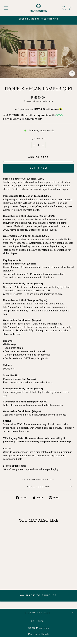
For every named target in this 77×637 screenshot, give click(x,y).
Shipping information (38, 479)
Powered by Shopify (38, 634)
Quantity (38, 139)
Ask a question (38, 487)
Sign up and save (37, 613)
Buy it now (38, 168)
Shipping (28, 101)
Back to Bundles (41, 595)
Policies (37, 621)
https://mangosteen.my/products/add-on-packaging (30, 469)
